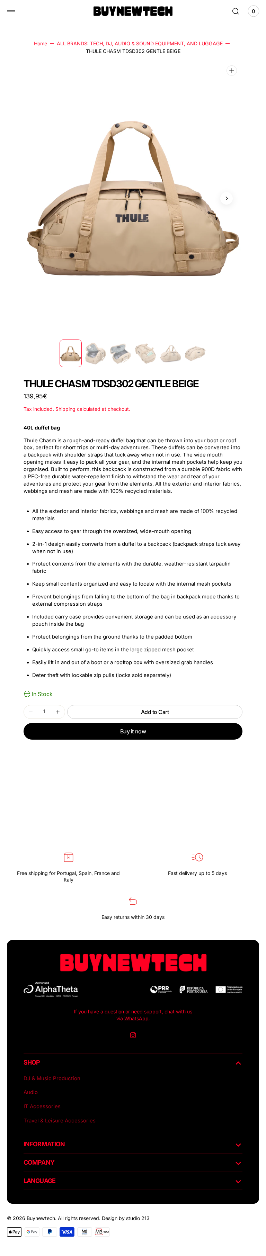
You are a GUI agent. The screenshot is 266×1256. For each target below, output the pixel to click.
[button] (11, 11)
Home (40, 43)
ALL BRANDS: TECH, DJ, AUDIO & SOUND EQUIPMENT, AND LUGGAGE (140, 43)
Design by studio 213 (126, 1218)
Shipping (65, 409)
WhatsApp (136, 1018)
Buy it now (133, 731)
